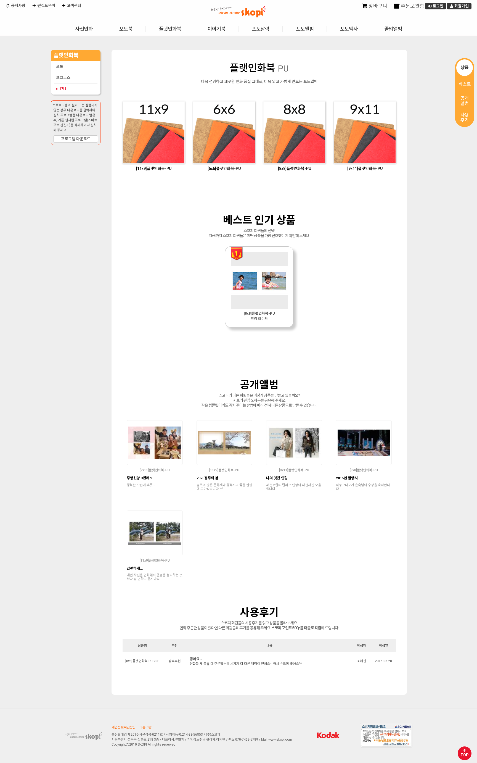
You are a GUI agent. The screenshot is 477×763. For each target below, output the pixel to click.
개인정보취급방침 (124, 727)
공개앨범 (464, 101)
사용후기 (464, 117)
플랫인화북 (170, 29)
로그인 (437, 6)
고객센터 (73, 5)
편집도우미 (45, 5)
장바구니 (377, 6)
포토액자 (349, 29)
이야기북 (216, 29)
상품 (464, 67)
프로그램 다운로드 (76, 139)
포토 (59, 66)
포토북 (125, 29)
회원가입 (461, 6)
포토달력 (260, 29)
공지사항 (17, 5)
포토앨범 (305, 29)
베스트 (465, 84)
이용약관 (145, 727)
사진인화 (84, 29)
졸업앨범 (393, 29)
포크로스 (63, 77)
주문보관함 (412, 6)
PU (63, 88)
